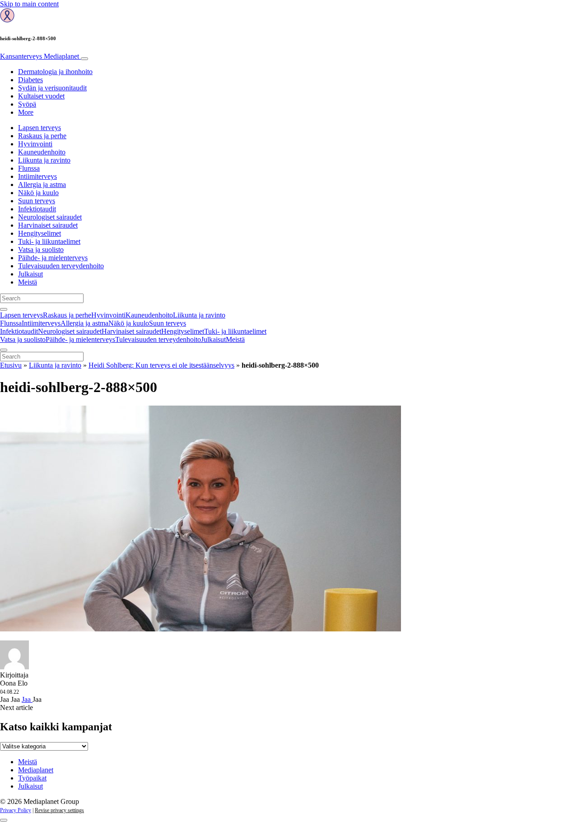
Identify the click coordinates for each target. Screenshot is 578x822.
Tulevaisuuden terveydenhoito (61, 266)
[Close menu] (3, 350)
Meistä (27, 282)
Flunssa (29, 168)
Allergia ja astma (42, 184)
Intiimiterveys (37, 176)
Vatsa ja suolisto (41, 249)
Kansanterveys (39, 56)
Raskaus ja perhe (42, 136)
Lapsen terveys (39, 127)
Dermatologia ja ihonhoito (55, 71)
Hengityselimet (39, 233)
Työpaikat (32, 778)
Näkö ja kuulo (38, 192)
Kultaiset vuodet (41, 96)
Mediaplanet (35, 770)
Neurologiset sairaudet (50, 217)
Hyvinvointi (35, 144)
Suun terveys (36, 201)
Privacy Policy (15, 810)
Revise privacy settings (59, 810)
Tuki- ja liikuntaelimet (49, 241)
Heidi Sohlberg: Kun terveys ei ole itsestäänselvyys (161, 365)
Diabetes (30, 80)
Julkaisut (30, 274)
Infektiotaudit (37, 209)
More (25, 112)
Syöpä (27, 104)
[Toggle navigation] (84, 58)
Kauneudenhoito (41, 152)
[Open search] (3, 309)
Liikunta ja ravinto (44, 160)
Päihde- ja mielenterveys (53, 258)
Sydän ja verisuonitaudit (52, 88)
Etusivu (11, 365)
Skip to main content (29, 4)
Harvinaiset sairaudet (48, 225)
